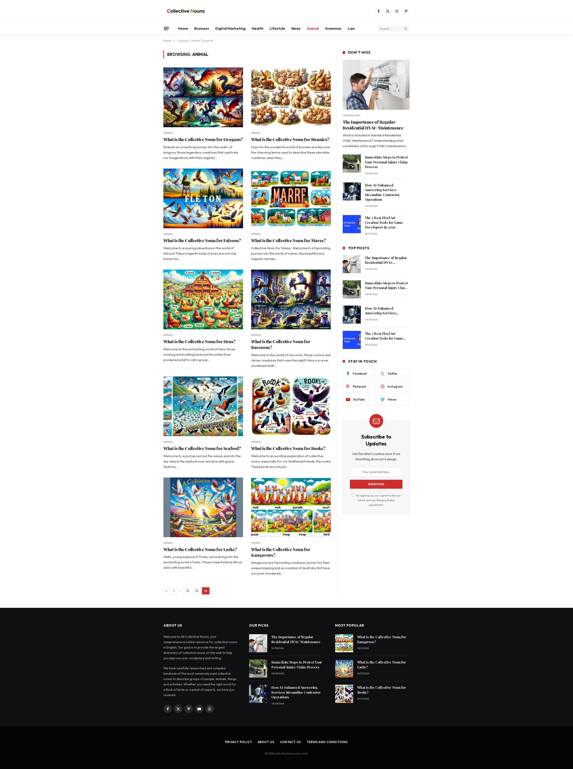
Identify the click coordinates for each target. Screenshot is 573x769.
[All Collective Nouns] (185, 11)
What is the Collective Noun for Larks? (200, 549)
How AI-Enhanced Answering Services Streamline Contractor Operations (382, 192)
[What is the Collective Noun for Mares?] (291, 198)
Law (351, 28)
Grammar (333, 28)
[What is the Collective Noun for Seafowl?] (203, 406)
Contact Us (290, 742)
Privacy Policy (386, 500)
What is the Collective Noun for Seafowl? (202, 448)
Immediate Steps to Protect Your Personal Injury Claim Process (386, 162)
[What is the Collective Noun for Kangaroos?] (291, 507)
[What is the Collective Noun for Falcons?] (203, 198)
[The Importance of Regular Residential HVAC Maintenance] (376, 85)
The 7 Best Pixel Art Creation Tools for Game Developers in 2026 (384, 222)
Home (183, 28)
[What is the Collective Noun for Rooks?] (291, 406)
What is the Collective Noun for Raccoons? (280, 344)
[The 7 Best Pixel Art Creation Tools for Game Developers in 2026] (352, 224)
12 (187, 591)
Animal (313, 28)
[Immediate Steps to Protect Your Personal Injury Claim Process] (352, 163)
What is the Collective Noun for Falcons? (202, 240)
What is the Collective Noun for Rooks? (288, 448)
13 (196, 591)
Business (201, 28)
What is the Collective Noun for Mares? (288, 240)
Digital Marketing (230, 28)
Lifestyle (277, 28)
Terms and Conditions (327, 742)
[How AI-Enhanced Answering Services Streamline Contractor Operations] (352, 191)
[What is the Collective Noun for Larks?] (203, 507)
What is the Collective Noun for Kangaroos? (280, 552)
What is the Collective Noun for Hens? (199, 341)
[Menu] (166, 28)
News (296, 28)
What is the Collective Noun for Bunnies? (290, 139)
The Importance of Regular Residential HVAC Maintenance (373, 125)
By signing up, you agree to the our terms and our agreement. (378, 500)
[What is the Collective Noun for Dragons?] (203, 97)
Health (257, 28)
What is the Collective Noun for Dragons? (203, 139)
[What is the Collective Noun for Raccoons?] (291, 299)
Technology (351, 115)
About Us (266, 742)
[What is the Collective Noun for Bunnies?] (291, 97)
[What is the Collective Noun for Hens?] (203, 299)
